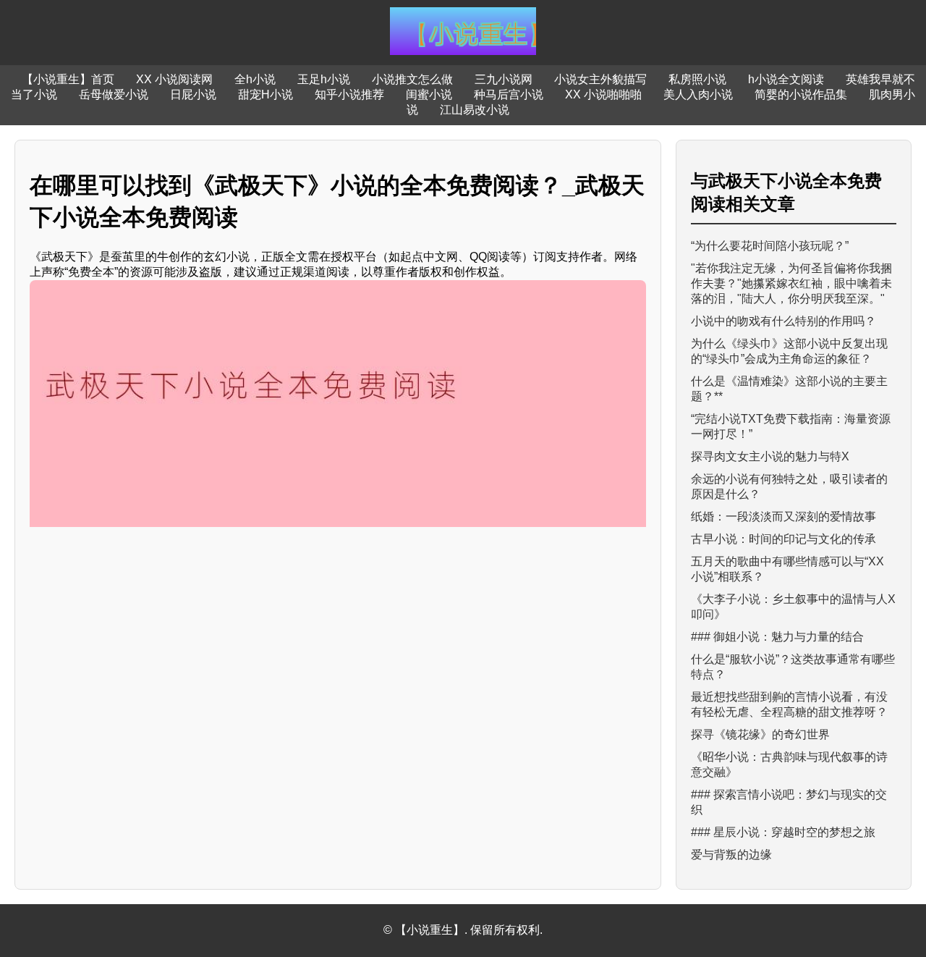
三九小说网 (503, 79)
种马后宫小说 (508, 94)
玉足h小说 (323, 79)
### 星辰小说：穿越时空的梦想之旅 (783, 832)
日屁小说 (193, 94)
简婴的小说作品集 (801, 94)
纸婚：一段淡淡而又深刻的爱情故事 (783, 516)
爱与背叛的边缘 (731, 854)
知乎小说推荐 (349, 94)
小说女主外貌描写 (600, 79)
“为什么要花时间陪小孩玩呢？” (770, 246)
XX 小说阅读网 (174, 79)
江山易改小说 (474, 110)
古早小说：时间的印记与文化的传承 (783, 539)
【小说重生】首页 (68, 79)
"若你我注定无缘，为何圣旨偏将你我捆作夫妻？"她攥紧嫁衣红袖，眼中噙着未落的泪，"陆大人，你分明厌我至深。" (791, 283)
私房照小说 (697, 79)
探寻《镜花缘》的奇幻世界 (760, 734)
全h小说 (255, 79)
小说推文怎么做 (412, 79)
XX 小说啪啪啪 (603, 94)
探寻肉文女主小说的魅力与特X (770, 456)
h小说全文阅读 (786, 79)
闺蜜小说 (429, 94)
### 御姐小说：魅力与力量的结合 (777, 637)
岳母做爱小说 (113, 94)
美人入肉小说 (698, 94)
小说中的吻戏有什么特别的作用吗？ (783, 321)
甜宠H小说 (265, 94)
